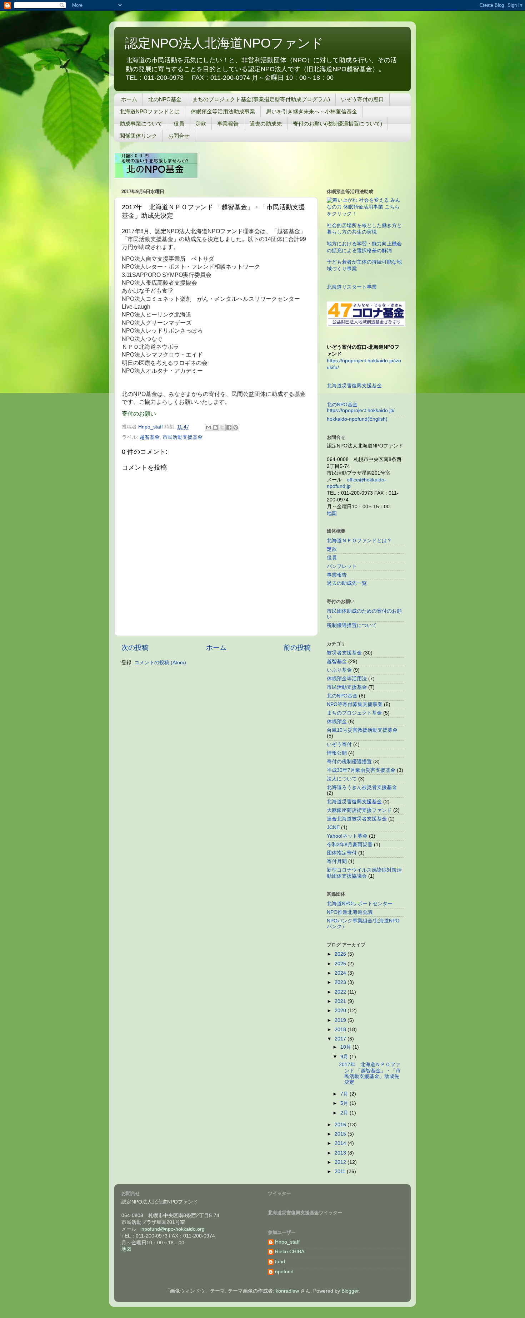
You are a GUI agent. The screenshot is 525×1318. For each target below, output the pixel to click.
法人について (342, 779)
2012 (341, 1162)
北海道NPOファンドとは (150, 111)
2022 (341, 992)
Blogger (350, 1291)
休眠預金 (337, 721)
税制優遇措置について (352, 625)
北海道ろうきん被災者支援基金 (362, 787)
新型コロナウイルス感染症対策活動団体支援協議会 (364, 872)
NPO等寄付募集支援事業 (354, 704)
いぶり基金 (339, 670)
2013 (341, 1153)
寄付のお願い (139, 414)
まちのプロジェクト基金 (354, 713)
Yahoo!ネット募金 (347, 836)
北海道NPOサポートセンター (359, 903)
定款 (200, 124)
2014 (341, 1143)
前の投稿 (297, 647)
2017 (341, 1039)
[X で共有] (222, 427)
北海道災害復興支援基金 (354, 385)
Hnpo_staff (287, 1242)
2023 (341, 982)
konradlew (287, 1291)
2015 (341, 1134)
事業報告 (228, 124)
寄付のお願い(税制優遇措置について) (337, 124)
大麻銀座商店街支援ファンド (359, 810)
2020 (341, 1010)
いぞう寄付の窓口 (362, 99)
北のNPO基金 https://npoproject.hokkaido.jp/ (361, 407)
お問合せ (179, 136)
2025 (341, 963)
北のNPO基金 (164, 99)
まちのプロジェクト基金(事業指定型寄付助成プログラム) (261, 99)
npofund (284, 1271)
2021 (341, 1001)
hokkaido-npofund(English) (357, 419)
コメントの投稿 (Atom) (160, 662)
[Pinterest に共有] (235, 427)
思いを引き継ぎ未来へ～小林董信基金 (311, 111)
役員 (179, 124)
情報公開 (337, 753)
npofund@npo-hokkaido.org (173, 1229)
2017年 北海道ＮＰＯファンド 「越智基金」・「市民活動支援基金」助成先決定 (370, 1073)
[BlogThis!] (215, 427)
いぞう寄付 (339, 744)
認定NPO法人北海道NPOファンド (224, 43)
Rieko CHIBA (289, 1251)
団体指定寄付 (342, 853)
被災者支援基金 (344, 653)
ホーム (129, 99)
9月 (345, 1056)
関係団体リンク (138, 136)
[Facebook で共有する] (228, 427)
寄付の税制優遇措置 (349, 761)
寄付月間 (337, 861)
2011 (341, 1171)
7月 (345, 1094)
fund (280, 1261)
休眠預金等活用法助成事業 (223, 111)
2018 (341, 1029)
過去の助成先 (266, 124)
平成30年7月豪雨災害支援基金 (361, 770)
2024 (341, 973)
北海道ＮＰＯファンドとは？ (359, 540)
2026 (341, 954)
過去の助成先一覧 (347, 583)
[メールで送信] (208, 427)
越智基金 (150, 437)
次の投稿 (135, 647)
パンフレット (342, 566)
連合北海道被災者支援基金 (357, 819)
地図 (332, 513)
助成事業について (141, 124)
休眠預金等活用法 (347, 678)
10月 (346, 1047)
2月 (345, 1113)
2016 (341, 1124)
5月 (345, 1103)
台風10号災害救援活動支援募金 (362, 730)
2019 (341, 1020)
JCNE (333, 827)
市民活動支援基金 (182, 437)
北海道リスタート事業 (352, 287)
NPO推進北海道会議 (349, 912)
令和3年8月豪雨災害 (349, 844)
